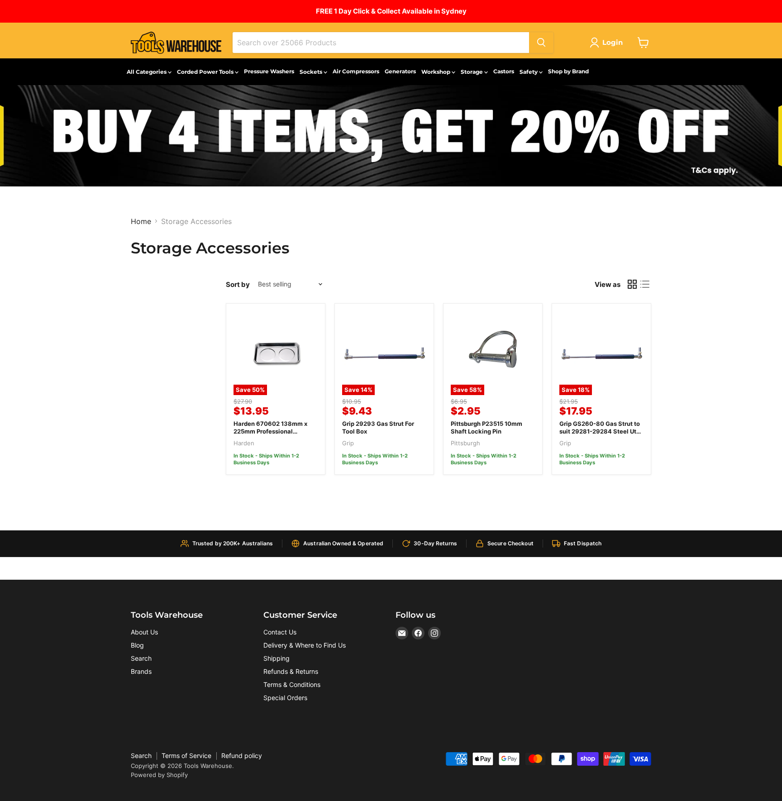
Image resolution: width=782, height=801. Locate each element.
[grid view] (632, 284)
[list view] (645, 284)
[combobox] (381, 42)
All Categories (147, 71)
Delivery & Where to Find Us (304, 645)
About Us (144, 632)
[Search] (541, 42)
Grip (348, 443)
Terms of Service (186, 755)
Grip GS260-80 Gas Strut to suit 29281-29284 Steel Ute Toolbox (599, 431)
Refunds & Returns (290, 671)
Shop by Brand (568, 71)
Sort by (238, 284)
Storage (472, 71)
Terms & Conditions (291, 684)
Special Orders (285, 697)
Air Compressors (356, 71)
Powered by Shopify (159, 774)
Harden (244, 443)
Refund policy (241, 755)
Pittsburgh (465, 443)
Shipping (276, 658)
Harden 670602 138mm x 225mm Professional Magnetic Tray (270, 431)
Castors (503, 71)
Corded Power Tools (206, 71)
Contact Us (279, 632)
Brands (141, 671)
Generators (400, 71)
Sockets (312, 71)
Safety (529, 71)
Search (141, 658)
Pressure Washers (269, 71)
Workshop (436, 71)
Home (141, 221)
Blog (137, 645)
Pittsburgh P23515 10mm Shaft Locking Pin (486, 427)
